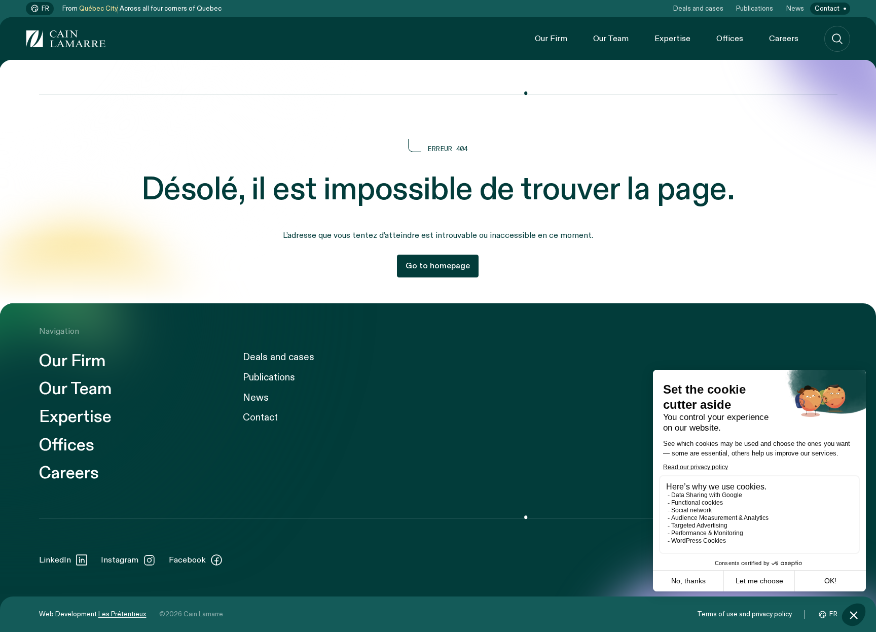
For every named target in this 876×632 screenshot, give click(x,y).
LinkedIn (55, 560)
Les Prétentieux (122, 614)
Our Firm (551, 38)
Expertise (672, 38)
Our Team (611, 38)
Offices (729, 38)
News (795, 8)
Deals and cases (698, 8)
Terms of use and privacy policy (744, 614)
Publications (754, 8)
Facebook (187, 560)
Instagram (119, 560)
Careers (783, 38)
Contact (827, 8)
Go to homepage (438, 265)
